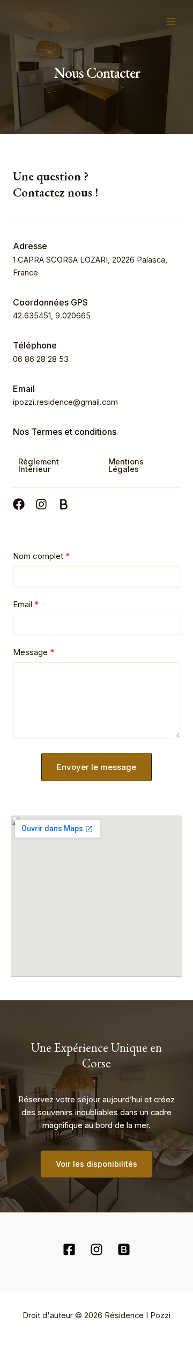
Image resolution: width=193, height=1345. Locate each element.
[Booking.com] (123, 1249)
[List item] (19, 504)
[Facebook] (69, 1249)
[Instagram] (96, 1249)
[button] (55, 465)
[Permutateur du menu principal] (171, 21)
